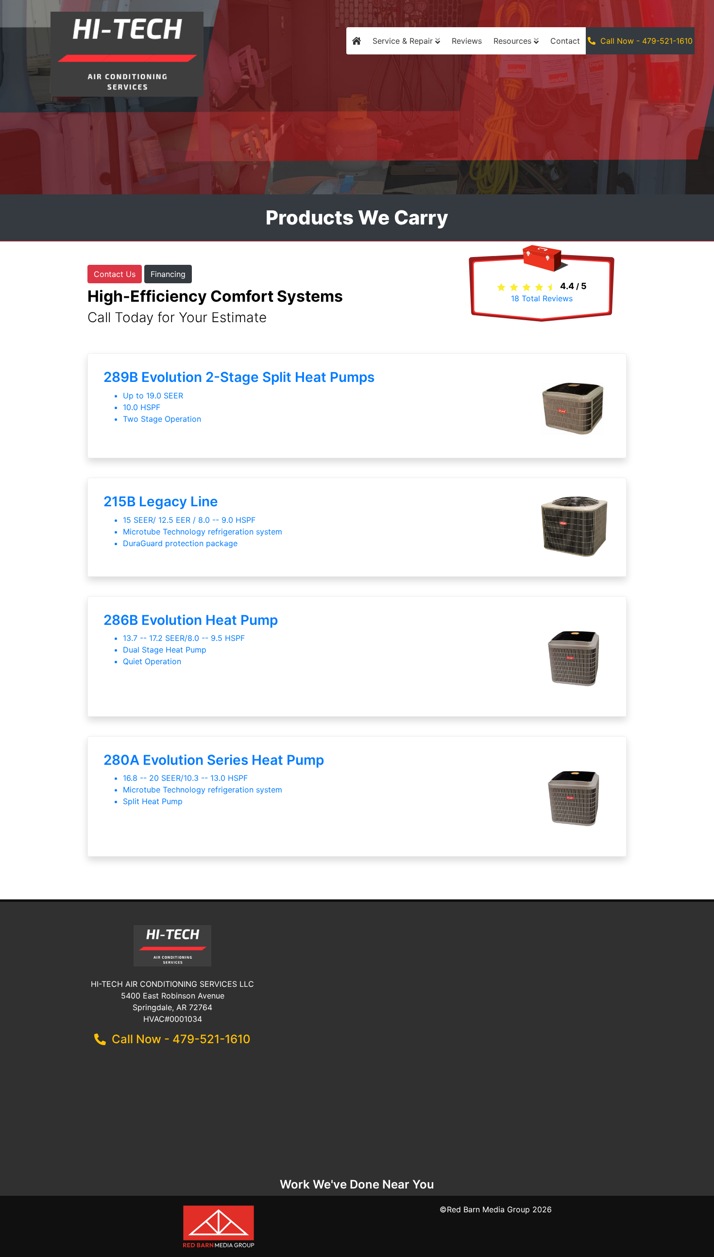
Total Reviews (542, 298)
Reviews (467, 41)
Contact (565, 41)
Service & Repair (404, 41)
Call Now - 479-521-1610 (644, 41)
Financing (168, 274)
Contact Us (115, 274)
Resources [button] (513, 41)
